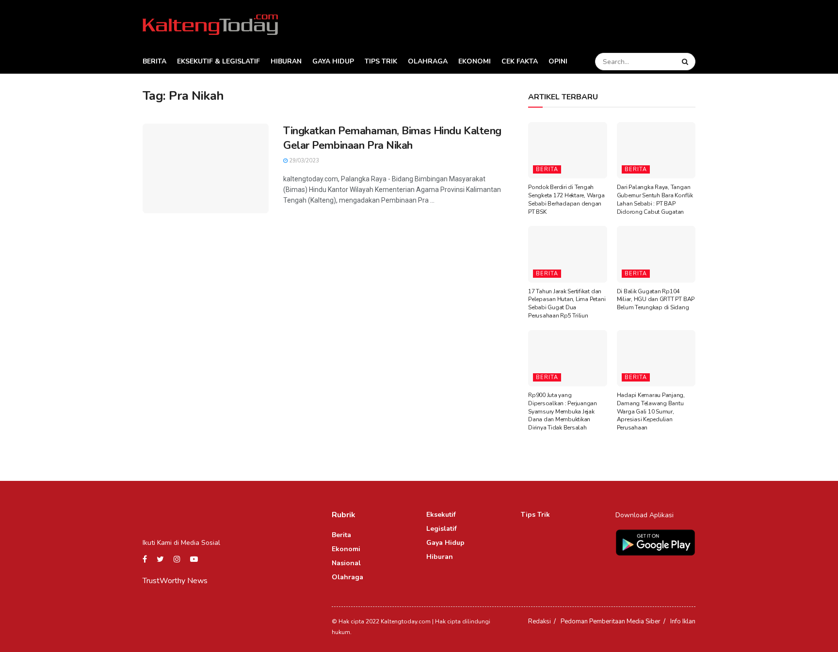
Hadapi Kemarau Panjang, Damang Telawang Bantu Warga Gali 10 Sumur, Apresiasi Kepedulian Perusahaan (651, 411)
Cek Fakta (519, 61)
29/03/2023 (303, 160)
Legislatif (441, 528)
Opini (557, 61)
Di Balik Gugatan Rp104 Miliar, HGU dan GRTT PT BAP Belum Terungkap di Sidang (656, 299)
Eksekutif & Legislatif (218, 61)
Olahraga (428, 61)
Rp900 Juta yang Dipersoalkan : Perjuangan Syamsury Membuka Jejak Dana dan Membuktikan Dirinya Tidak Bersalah (562, 411)
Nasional (346, 563)
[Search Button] (686, 61)
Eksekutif (441, 514)
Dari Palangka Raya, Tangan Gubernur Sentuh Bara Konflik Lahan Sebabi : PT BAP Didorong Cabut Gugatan (655, 199)
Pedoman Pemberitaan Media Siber (611, 621)
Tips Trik (381, 61)
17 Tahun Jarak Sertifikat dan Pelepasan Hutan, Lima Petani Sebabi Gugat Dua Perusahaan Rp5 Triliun (566, 303)
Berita (154, 61)
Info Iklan (682, 621)
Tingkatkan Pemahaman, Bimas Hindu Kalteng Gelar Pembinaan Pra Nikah (392, 138)
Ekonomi (474, 61)
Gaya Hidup (333, 61)
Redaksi (539, 621)
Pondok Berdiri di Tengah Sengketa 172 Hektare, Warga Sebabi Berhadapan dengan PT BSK (566, 199)
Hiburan (286, 61)
